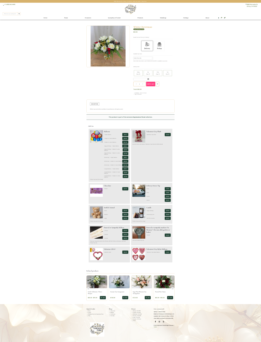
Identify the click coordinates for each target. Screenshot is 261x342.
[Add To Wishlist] (157, 84)
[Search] (19, 13)
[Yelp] (163, 321)
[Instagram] (159, 321)
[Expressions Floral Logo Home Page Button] (130, 9)
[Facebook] (155, 321)
